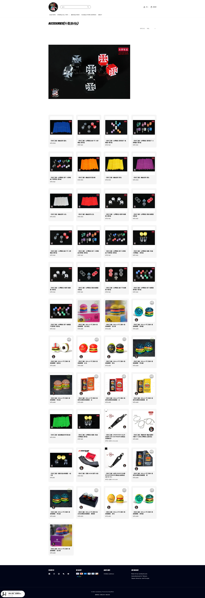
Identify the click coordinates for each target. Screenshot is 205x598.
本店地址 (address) (109, 574)
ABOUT (100, 14)
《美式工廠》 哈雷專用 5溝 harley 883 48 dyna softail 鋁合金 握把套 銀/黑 (15, 593)
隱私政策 (102, 594)
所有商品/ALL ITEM (62, 14)
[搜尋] (88, 7)
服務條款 (97, 594)
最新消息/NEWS (75, 14)
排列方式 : (142, 28)
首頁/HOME (52, 14)
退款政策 (108, 594)
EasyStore (111, 591)
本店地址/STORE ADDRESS (88, 14)
